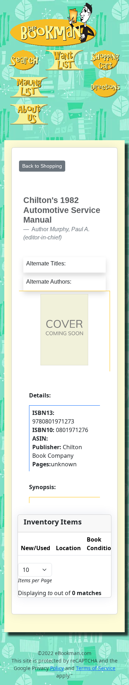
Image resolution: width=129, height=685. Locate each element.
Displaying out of (59, 593)
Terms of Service (95, 668)
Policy (57, 668)
